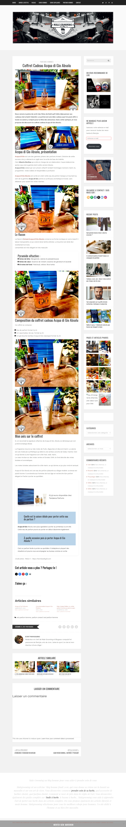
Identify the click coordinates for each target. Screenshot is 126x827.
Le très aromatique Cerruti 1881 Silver (24, 674)
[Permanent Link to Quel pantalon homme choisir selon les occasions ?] (98, 230)
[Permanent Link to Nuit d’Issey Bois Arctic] (69, 672)
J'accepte (56, 824)
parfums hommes (46, 61)
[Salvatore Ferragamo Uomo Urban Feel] (105, 347)
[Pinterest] (109, 2)
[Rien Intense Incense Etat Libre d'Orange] (92, 373)
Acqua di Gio (20, 156)
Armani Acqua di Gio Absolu (33, 239)
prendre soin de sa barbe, (83, 790)
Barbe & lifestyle (24, 3)
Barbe (14, 3)
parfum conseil (37, 617)
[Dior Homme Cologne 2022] (92, 386)
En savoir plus (69, 824)
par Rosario (29, 627)
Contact (78, 3)
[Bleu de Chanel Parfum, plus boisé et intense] (105, 386)
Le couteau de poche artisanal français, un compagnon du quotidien (97, 257)
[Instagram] (112, 2)
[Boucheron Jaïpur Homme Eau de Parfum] (105, 360)
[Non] (124, 824)
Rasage (34, 3)
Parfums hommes (68, 3)
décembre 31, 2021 (20, 627)
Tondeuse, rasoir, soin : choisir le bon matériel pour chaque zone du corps (98, 280)
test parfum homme (50, 617)
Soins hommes (43, 3)
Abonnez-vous (94, 146)
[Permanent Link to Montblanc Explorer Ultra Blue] (47, 672)
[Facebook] (105, 2)
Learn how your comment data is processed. (57, 738)
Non (62, 824)
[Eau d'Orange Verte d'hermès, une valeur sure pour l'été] (92, 399)
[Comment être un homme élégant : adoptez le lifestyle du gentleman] (92, 360)
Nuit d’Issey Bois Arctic (65, 674)
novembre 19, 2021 (64, 675)
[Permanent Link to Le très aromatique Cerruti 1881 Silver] (25, 672)
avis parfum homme (23, 617)
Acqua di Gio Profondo (21, 606)
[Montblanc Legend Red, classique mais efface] (105, 400)
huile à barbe (52, 797)
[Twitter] (102, 2)
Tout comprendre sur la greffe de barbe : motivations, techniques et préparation (97, 303)
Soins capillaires (55, 3)
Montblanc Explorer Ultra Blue (45, 674)
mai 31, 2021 (18, 675)
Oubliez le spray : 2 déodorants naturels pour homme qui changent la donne (98, 326)
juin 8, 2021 (40, 675)
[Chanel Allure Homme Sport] (105, 373)
